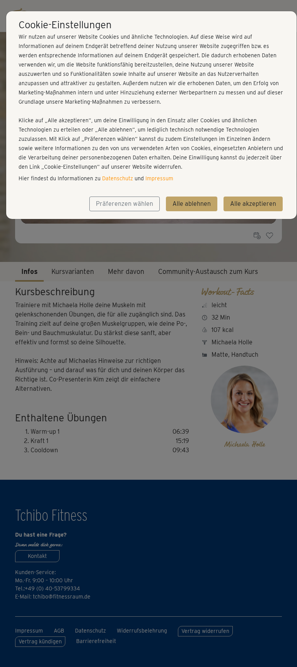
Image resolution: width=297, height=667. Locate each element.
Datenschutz (117, 178)
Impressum (159, 178)
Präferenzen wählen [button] (124, 203)
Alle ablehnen (191, 203)
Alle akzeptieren (253, 203)
